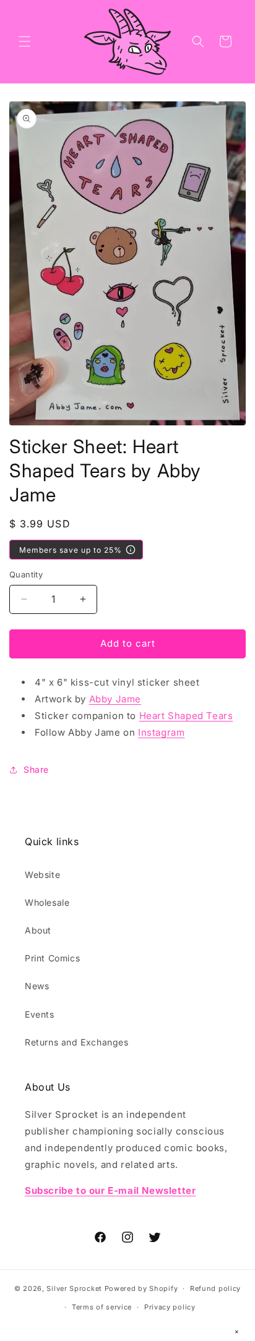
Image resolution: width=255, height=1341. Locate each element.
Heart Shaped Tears (186, 716)
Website (42, 874)
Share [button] (36, 769)
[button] (24, 41)
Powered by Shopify (141, 1288)
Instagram (161, 732)
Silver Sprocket (74, 1288)
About (38, 930)
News (37, 986)
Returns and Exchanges (77, 1042)
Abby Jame (115, 699)
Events (39, 1014)
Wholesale (47, 902)
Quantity (26, 574)
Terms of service (102, 1307)
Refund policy (215, 1288)
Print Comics (52, 958)
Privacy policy (170, 1307)
